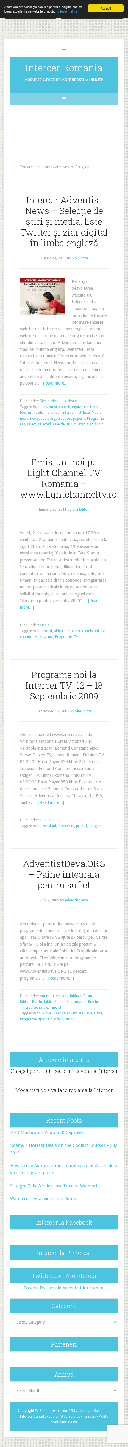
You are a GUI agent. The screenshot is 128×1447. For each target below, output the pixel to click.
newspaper (39, 418)
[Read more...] (56, 383)
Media (45, 401)
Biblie (46, 1013)
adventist (49, 407)
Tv (76, 637)
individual (52, 412)
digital (77, 407)
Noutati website (64, 401)
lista (86, 412)
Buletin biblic (42, 1002)
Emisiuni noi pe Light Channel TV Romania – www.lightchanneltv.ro (68, 478)
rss (22, 424)
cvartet (77, 631)
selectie (59, 424)
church (64, 407)
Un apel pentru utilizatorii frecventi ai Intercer (64, 1071)
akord (47, 631)
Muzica (40, 637)
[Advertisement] (70, 129)
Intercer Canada (33, 1417)
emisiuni (92, 631)
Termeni (89, 1417)
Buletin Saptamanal (70, 1002)
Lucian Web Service (64, 1417)
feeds (38, 412)
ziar (90, 424)
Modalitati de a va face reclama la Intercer (64, 1090)
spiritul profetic (50, 1019)
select (31, 424)
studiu (70, 1019)
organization (60, 418)
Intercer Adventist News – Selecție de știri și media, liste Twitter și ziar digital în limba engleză (64, 221)
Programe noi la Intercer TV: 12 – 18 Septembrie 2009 (64, 685)
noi (50, 637)
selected (44, 424)
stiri (69, 424)
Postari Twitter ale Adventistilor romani (64, 1287)
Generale (47, 820)
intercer (68, 412)
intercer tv (66, 826)
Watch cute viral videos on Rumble (45, 1198)
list (79, 412)
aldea (58, 631)
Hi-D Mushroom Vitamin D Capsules (47, 1132)
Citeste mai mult (68, 11)
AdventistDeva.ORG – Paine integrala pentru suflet (64, 874)
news (24, 418)
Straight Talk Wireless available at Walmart (54, 1186)
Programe (95, 418)
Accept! (106, 8)
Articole (62, 996)
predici (81, 826)
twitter (79, 424)
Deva (98, 1013)
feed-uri (26, 412)
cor (67, 631)
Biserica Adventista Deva (72, 1013)
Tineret (55, 1008)
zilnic (99, 424)
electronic (92, 407)
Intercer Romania (64, 67)
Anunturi (47, 996)
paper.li (79, 418)
